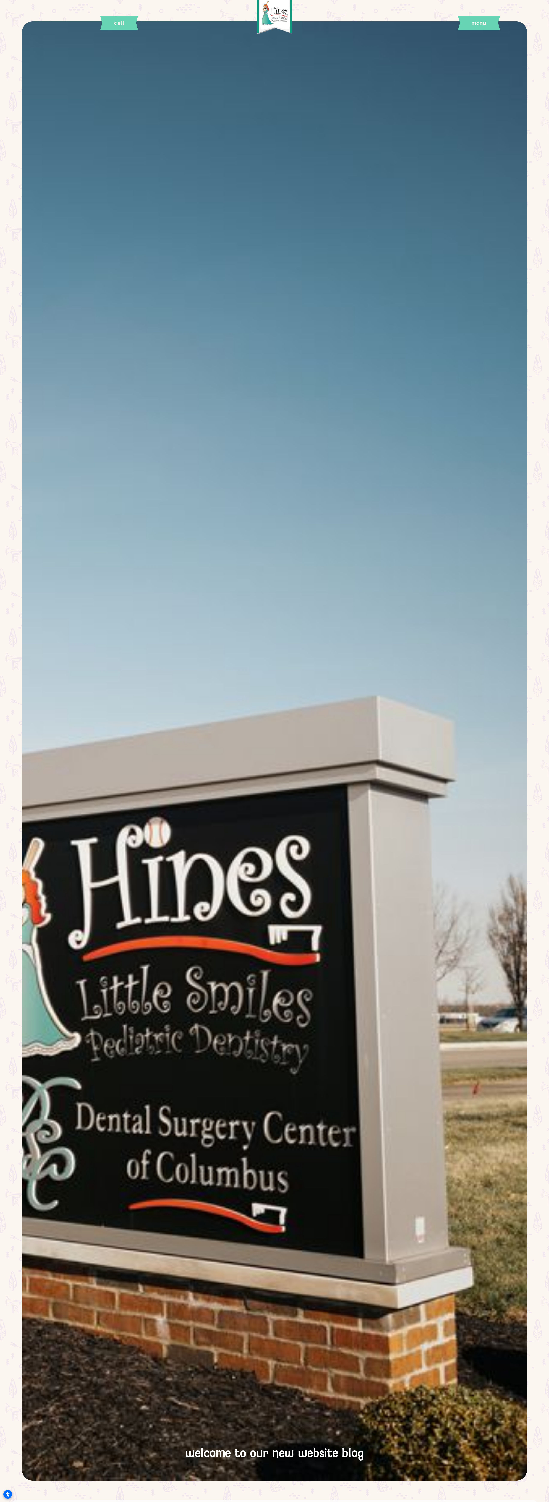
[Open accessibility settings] (7, 1494)
